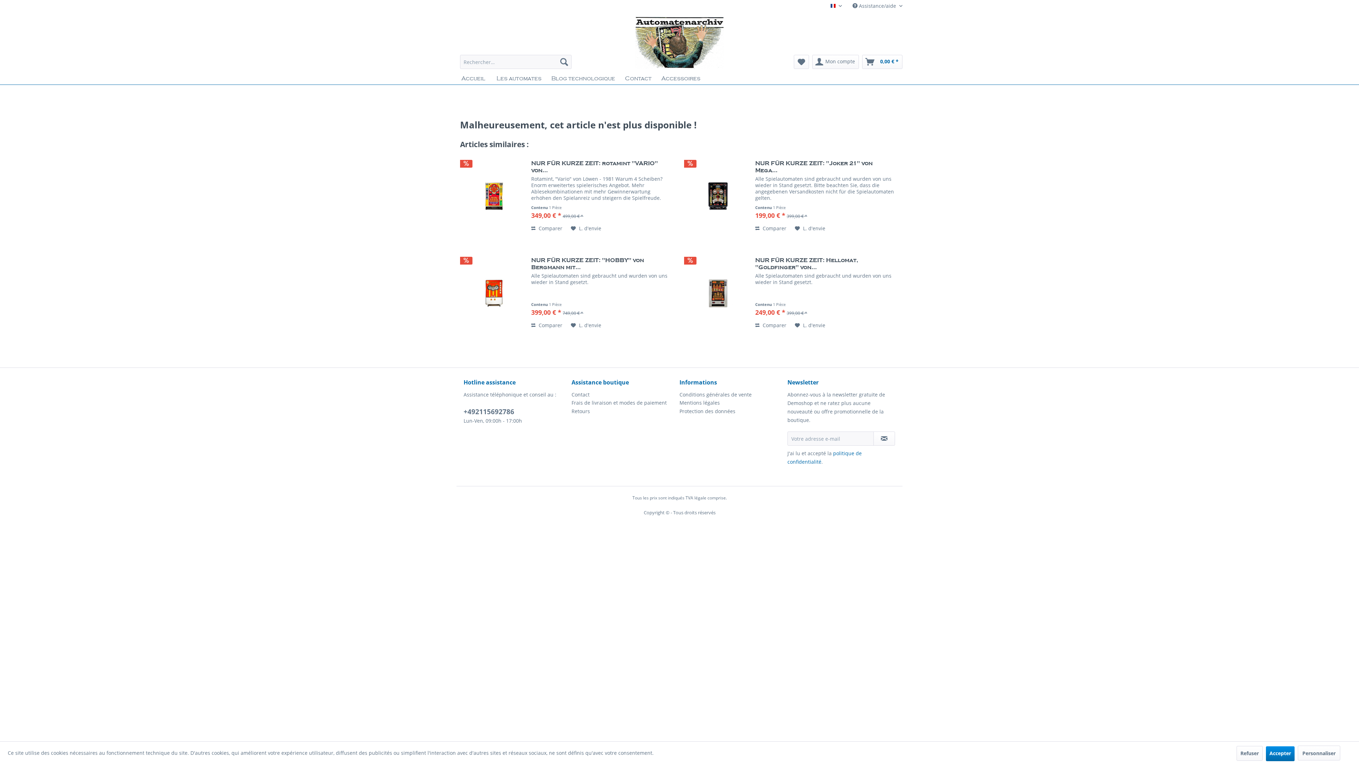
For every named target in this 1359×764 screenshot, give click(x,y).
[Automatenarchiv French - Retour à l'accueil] (679, 42)
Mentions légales (700, 402)
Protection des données (707, 411)
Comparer (549, 228)
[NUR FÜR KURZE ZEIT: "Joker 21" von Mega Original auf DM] (718, 196)
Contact (581, 394)
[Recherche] (564, 62)
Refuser (1249, 753)
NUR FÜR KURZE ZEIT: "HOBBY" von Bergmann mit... (587, 264)
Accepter (1280, 753)
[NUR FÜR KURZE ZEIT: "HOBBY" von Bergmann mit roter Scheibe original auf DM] (494, 293)
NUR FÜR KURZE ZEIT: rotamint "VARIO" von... (594, 167)
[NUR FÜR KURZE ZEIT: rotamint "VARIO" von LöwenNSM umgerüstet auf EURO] (494, 196)
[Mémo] (801, 62)
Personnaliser (1319, 753)
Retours (581, 411)
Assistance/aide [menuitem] (878, 5)
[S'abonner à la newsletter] (884, 439)
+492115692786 (489, 411)
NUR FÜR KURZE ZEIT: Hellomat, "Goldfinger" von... (806, 264)
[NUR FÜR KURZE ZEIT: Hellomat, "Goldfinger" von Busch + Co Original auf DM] (718, 293)
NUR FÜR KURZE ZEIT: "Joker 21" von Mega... (814, 167)
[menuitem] (516, 62)
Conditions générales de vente (716, 394)
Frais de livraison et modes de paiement (619, 402)
